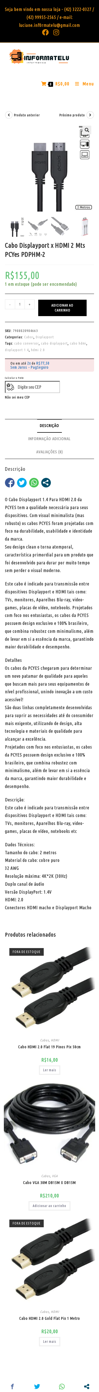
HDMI (55, 1040)
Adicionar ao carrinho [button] (49, 1206)
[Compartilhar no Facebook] (10, 482)
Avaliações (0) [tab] (49, 452)
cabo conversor (26, 343)
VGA (55, 1176)
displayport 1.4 (17, 350)
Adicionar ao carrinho (62, 308)
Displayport (45, 337)
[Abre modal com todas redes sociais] (46, 482)
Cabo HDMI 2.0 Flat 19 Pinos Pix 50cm (49, 1047)
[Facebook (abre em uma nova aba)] (45, 32)
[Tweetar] (22, 482)
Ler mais (49, 1070)
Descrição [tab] (49, 425)
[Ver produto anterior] (9, 115)
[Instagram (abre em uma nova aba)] (55, 32)
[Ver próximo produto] (90, 115)
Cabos (29, 337)
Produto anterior (27, 115)
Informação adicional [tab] (49, 439)
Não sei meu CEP (17, 397)
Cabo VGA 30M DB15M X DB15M (49, 1182)
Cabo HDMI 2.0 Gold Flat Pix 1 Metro (49, 1318)
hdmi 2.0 (38, 350)
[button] (86, 130)
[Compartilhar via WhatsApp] (34, 482)
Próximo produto (72, 115)
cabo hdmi (78, 343)
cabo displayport (54, 343)
